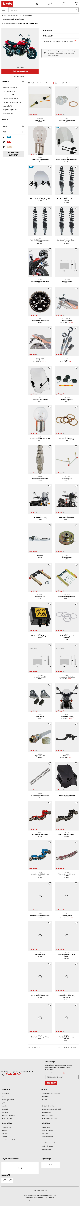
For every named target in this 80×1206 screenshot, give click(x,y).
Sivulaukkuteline (39, 360)
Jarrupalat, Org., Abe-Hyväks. (67, 677)
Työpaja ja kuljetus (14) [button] (10, 110)
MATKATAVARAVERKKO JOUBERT (40, 281)
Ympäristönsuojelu (47, 1146)
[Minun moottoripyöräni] (50, 3)
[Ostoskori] (77, 3)
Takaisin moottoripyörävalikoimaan (13, 19)
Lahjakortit (4, 1109)
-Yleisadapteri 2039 (40, 596)
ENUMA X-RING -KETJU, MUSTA (66, 834)
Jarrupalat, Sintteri (67, 281)
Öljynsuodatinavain (66, 557)
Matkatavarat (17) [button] (8, 95)
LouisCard (4, 1112)
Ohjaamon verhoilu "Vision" (66, 517)
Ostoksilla (4, 1137)
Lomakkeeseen (55, 55)
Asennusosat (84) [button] (8, 113)
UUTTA (9, 137)
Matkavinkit (45, 1096)
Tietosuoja (44, 1133)
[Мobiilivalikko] (3, 9)
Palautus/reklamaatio (8, 1115)
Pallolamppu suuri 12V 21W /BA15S (40, 439)
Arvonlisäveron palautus (8, 1140)
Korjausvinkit (45, 1103)
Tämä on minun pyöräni (20, 71)
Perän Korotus (40, 716)
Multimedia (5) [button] (7, 106)
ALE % (9, 142)
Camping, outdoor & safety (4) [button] (12, 102)
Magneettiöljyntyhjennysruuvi (67, 120)
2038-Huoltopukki (67, 478)
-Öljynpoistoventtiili (40, 756)
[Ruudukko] (52, 83)
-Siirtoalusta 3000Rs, (40, 954)
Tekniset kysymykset (7, 1100)
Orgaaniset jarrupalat (40, 677)
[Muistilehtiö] (63, 3)
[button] (76, 9)
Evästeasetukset (46, 1149)
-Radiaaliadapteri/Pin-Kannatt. (66, 596)
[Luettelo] (56, 83)
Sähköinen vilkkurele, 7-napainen (40, 636)
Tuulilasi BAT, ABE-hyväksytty (40, 399)
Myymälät (4, 1130)
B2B (2, 1096)
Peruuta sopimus (6, 1118)
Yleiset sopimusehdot (47, 1130)
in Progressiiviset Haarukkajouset (40, 795)
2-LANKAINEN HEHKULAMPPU (40, 159)
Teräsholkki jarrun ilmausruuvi (40, 478)
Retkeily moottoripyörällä (49, 1118)
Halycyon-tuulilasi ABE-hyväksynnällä (66, 159)
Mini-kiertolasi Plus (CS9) (40, 517)
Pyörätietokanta (6, 1103)
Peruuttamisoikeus (47, 1137)
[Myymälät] (37, 3)
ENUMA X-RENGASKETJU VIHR (39, 996)
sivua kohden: (41, 83)
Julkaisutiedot (45, 1127)
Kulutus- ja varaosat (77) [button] (10, 87)
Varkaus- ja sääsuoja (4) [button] (10, 98)
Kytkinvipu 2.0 (66, 756)
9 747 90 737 (13, 1074)
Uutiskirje (4, 1106)
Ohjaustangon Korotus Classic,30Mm (40, 915)
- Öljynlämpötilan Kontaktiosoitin (40, 320)
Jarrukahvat (40, 555)
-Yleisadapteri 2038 (40, 120)
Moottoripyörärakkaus (48, 1106)
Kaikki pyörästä (46, 1112)
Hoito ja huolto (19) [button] (9, 91)
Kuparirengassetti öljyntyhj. (66, 439)
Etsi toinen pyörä (19, 76)
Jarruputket (67, 360)
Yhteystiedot (5, 1093)
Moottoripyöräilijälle (47, 1115)
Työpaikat (4, 1133)
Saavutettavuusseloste (48, 1143)
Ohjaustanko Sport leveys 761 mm (40, 1037)
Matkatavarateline (67, 320)
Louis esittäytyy (6, 1127)
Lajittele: (63, 83)
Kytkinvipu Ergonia (67, 915)
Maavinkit (44, 1100)
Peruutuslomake (46, 1140)
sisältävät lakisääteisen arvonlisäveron (41, 1195)
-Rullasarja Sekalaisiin (67, 399)
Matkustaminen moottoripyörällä (51, 1109)
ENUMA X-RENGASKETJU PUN (40, 834)
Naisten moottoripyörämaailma (50, 1093)
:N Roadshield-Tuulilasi (66, 716)
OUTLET (9, 146)
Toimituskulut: (29, 1197)
